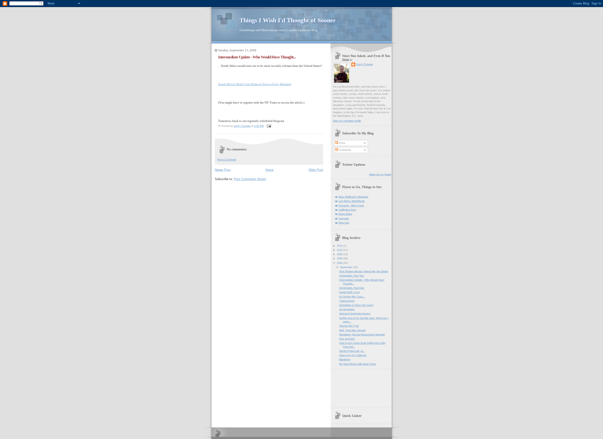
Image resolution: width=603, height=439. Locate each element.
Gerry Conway (364, 64)
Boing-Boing (345, 214)
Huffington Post (347, 209)
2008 (340, 258)
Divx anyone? (347, 338)
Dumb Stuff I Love (349, 292)
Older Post (316, 170)
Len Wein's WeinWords (351, 201)
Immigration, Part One (351, 287)
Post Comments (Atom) (250, 179)
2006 (340, 263)
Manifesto (344, 359)
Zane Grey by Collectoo (353, 355)
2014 (340, 245)
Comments (344, 150)
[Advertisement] (354, 386)
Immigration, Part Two (351, 275)
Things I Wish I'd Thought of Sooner (288, 20)
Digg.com (343, 222)
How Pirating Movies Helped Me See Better (363, 271)
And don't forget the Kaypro (354, 313)
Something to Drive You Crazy (356, 305)
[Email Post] (268, 126)
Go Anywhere (347, 309)
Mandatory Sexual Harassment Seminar (362, 334)
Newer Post (223, 170)
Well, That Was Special (352, 330)
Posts (341, 142)
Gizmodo (343, 218)
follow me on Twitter (380, 174)
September (346, 267)
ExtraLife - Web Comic (351, 205)
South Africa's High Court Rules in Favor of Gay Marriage (254, 84)
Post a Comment (226, 159)
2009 (340, 254)
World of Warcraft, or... (352, 351)
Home (269, 170)
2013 (340, 250)
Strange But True (349, 325)
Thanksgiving (346, 300)
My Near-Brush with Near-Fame (357, 363)
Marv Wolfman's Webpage (353, 196)
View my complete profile (347, 120)
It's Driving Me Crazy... (352, 296)
